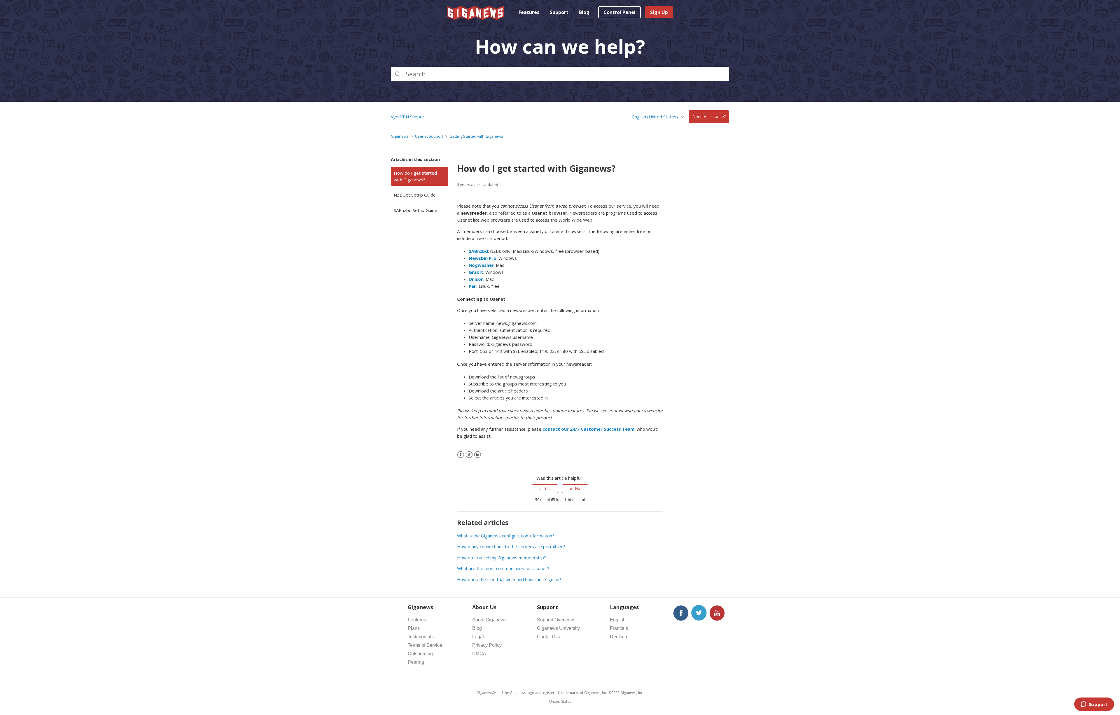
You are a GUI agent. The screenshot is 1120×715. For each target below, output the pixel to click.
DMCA (479, 653)
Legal (478, 636)
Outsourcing (420, 653)
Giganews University (558, 628)
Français (619, 628)
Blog (584, 12)
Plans (414, 628)
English (618, 619)
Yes (547, 488)
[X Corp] (469, 454)
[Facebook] (460, 454)
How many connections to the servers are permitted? (511, 546)
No (577, 488)
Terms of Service (425, 645)
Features (529, 12)
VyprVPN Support (408, 117)
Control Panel (619, 12)
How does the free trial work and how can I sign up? (509, 579)
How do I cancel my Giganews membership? (501, 557)
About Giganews (489, 619)
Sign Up (659, 12)
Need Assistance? (709, 117)
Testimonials (421, 636)
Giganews (400, 136)
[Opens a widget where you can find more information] (1094, 705)
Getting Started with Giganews (476, 136)
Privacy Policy (487, 645)
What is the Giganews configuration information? (505, 536)
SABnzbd (478, 251)
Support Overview (555, 619)
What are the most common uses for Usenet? (503, 568)
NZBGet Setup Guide (415, 195)
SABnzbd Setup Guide (415, 210)
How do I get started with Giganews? (415, 176)
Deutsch (618, 636)
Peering (416, 662)
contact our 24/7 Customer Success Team (588, 429)
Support (559, 12)
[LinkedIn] (477, 454)
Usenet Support (429, 136)
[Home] (476, 18)
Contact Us (548, 636)
